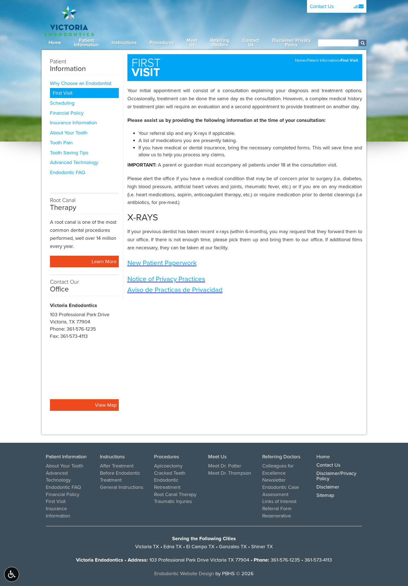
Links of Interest (279, 501)
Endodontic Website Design (184, 573)
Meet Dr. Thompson (229, 472)
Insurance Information (73, 122)
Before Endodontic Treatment (120, 476)
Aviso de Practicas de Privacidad (175, 289)
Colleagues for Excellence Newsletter (278, 472)
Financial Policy (67, 112)
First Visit (62, 92)
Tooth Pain (61, 142)
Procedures (162, 42)
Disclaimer (327, 486)
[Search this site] (362, 43)
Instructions (124, 42)
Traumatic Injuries (173, 501)
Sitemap (325, 495)
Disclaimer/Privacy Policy (336, 476)
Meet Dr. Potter (224, 465)
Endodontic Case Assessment (280, 491)
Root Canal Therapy (175, 494)
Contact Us (322, 6)
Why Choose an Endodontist (80, 83)
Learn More (105, 262)
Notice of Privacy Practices (166, 278)
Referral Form (277, 508)
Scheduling (62, 102)
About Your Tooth (68, 132)
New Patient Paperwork (162, 262)
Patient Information (323, 60)
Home (55, 42)
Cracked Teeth (169, 472)
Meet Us (217, 456)
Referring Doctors (281, 456)
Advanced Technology (74, 162)
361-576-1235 (81, 328)
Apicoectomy (168, 465)
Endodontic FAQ (67, 172)
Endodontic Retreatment (167, 483)
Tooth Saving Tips (69, 152)
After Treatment (117, 465)
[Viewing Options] (11, 574)
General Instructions (121, 487)
